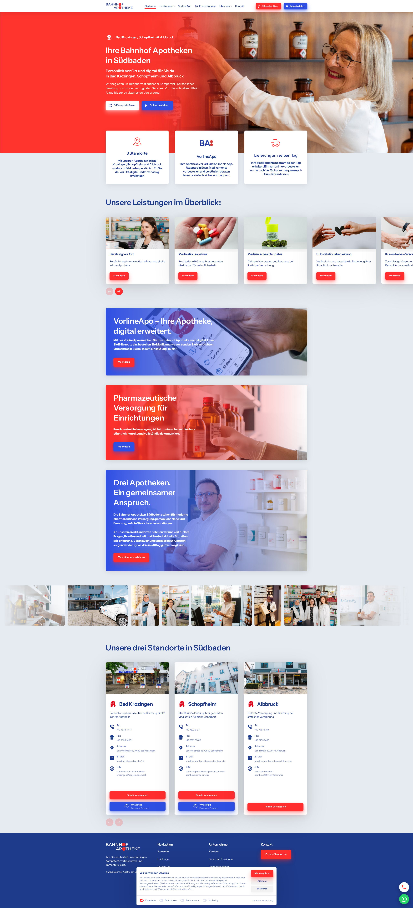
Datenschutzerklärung (262, 900)
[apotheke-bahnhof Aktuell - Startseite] (119, 6)
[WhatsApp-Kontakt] (404, 899)
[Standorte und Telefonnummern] (404, 887)
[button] (119, 291)
